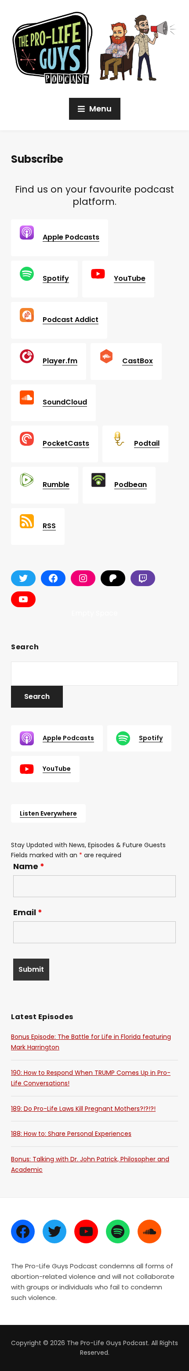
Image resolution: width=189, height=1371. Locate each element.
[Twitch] (143, 578)
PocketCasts (66, 443)
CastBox (137, 361)
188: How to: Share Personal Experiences (71, 1133)
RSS (49, 526)
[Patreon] (113, 578)
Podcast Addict (70, 320)
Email (27, 912)
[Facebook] (53, 578)
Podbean (130, 485)
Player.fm (60, 361)
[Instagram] (83, 578)
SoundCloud (65, 402)
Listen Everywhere (48, 813)
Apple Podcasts (71, 237)
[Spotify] (118, 1231)
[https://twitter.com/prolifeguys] (23, 578)
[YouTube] (23, 599)
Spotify (56, 278)
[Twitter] (54, 1231)
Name (28, 866)
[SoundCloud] (149, 1231)
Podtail (147, 443)
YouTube (129, 278)
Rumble (56, 485)
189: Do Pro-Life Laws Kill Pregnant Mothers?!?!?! (83, 1108)
